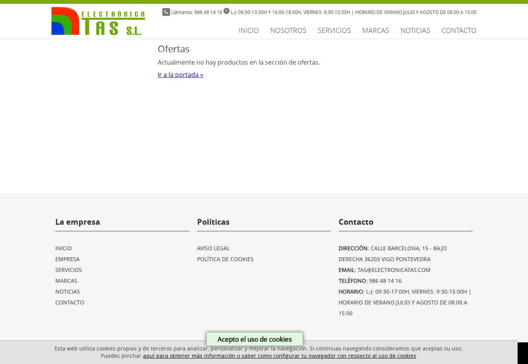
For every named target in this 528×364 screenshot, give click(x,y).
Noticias (415, 30)
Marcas (375, 30)
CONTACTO (459, 30)
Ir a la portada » (180, 74)
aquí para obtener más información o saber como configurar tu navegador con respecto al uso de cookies (279, 355)
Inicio (248, 30)
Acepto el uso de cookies (255, 339)
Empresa (67, 259)
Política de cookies (225, 259)
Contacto (69, 302)
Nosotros (288, 30)
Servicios (334, 30)
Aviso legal (213, 248)
